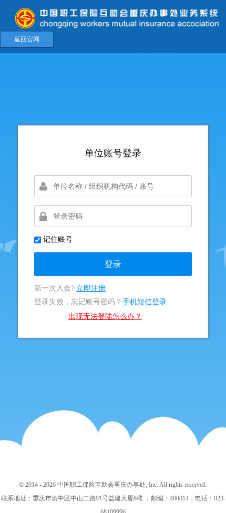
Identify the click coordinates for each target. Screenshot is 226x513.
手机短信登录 (144, 302)
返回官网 (26, 39)
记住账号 (57, 239)
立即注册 (91, 288)
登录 (113, 264)
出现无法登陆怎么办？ (105, 316)
